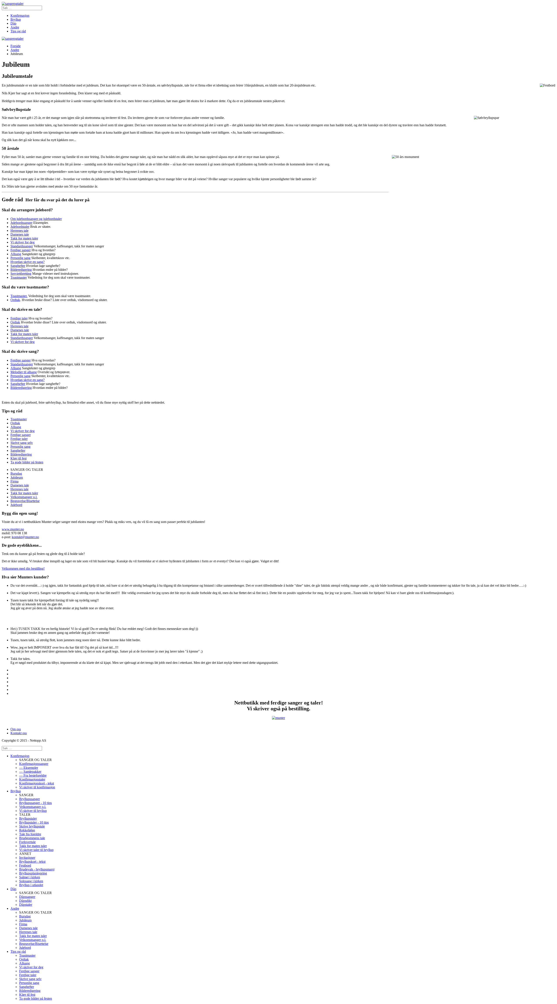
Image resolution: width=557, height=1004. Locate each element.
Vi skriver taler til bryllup (36, 850)
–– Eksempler (28, 767)
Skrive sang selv (21, 443)
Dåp (13, 23)
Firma (14, 481)
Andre (14, 27)
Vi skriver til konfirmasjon (37, 787)
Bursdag (16, 473)
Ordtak (15, 300)
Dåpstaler (25, 904)
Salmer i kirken (29, 877)
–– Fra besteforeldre (33, 775)
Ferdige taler (19, 318)
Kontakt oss (18, 733)
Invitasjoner (27, 857)
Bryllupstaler (28, 818)
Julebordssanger (21, 223)
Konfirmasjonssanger (33, 764)
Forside (15, 46)
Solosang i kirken (31, 881)
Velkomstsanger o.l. (23, 497)
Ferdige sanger (20, 250)
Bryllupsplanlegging (33, 873)
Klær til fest (18, 458)
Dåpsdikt (25, 900)
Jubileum (16, 477)
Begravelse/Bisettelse (25, 501)
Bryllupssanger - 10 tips (35, 803)
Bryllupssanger (29, 799)
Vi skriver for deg (22, 242)
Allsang (15, 254)
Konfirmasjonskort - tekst (36, 783)
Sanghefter (17, 266)
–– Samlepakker (30, 771)
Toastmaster (18, 277)
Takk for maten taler (24, 238)
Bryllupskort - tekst (32, 861)
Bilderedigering (21, 269)
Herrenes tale (19, 230)
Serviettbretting (20, 273)
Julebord (16, 505)
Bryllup (15, 19)
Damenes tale (19, 234)
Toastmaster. (18, 296)
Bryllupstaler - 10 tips (34, 822)
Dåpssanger (27, 897)
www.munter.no (13, 529)
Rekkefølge (27, 830)
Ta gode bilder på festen (26, 462)
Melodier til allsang (23, 372)
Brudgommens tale (32, 838)
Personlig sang (20, 258)
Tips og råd (18, 31)
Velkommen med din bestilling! (23, 568)
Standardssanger (21, 246)
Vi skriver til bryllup (33, 811)
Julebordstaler (19, 226)
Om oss (15, 729)
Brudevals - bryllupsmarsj (36, 869)
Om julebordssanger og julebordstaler (36, 219)
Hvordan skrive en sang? (27, 262)
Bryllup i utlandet (31, 885)
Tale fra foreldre (30, 834)
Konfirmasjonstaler (32, 779)
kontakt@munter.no (25, 537)
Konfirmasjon (19, 15)
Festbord (25, 865)
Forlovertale (27, 842)
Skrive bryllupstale (32, 826)
